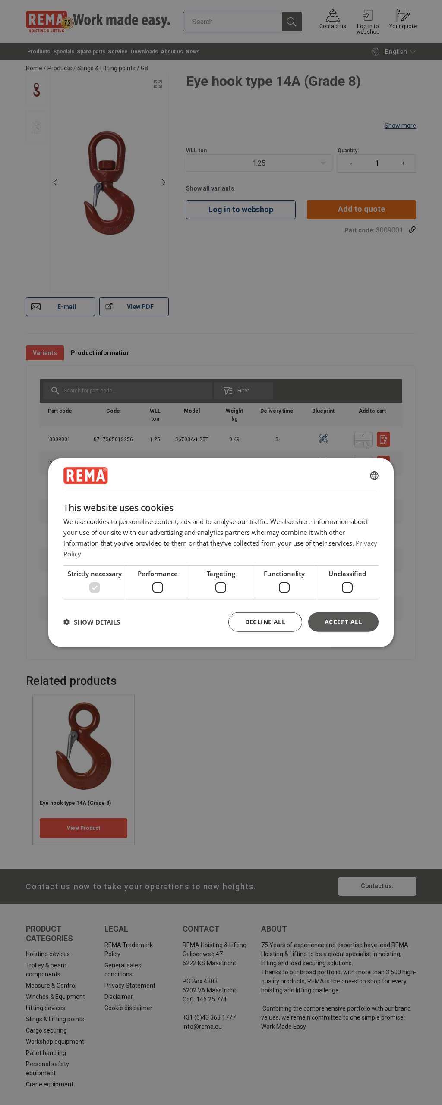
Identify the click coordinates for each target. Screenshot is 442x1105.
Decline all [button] (265, 621)
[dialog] (221, 552)
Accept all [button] (343, 621)
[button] (91, 622)
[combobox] (374, 475)
